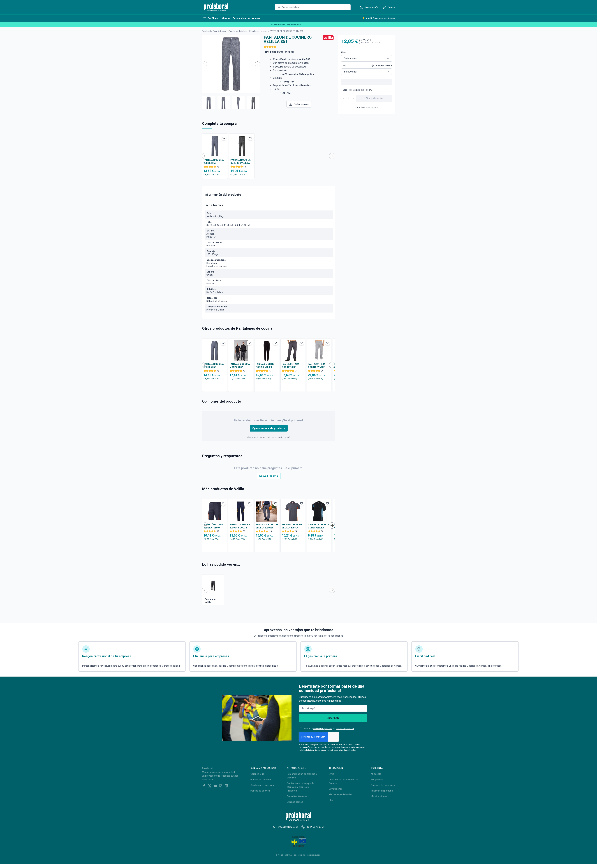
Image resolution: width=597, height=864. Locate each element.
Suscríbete (333, 718)
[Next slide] (257, 63)
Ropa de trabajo (219, 31)
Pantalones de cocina (258, 31)
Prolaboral (206, 31)
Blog (331, 800)
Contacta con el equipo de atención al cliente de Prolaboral (300, 787)
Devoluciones (335, 788)
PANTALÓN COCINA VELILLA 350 (214, 161)
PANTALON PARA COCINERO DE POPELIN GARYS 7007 (293, 366)
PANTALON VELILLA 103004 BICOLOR (240, 526)
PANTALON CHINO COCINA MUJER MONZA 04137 (265, 366)
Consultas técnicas (297, 796)
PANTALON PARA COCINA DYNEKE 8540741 (316, 366)
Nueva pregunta (268, 475)
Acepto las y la (329, 729)
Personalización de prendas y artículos (302, 776)
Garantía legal (257, 774)
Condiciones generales (262, 785)
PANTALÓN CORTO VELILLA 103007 (213, 526)
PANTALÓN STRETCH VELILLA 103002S (267, 526)
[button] (208, 102)
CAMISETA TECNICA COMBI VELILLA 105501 (318, 526)
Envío (331, 774)
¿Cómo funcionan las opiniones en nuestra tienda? (268, 437)
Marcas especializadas (340, 794)
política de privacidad (345, 729)
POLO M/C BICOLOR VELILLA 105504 (292, 526)
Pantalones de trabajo (238, 31)
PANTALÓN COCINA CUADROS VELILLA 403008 (240, 162)
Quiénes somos (295, 802)
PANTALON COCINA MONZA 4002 (240, 365)
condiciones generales (322, 729)
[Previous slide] (204, 63)
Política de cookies (260, 790)
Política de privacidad (261, 779)
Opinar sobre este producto (268, 428)
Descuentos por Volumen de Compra (343, 781)
